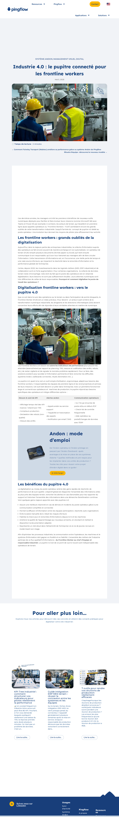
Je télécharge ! (57, 473)
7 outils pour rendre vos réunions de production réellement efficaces (93, 693)
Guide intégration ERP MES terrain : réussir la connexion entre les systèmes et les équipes (59, 697)
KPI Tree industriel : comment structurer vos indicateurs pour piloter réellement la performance (25, 697)
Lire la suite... (22, 737)
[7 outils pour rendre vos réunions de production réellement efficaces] (93, 677)
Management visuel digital (68, 59)
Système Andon (44, 59)
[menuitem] (108, 4)
